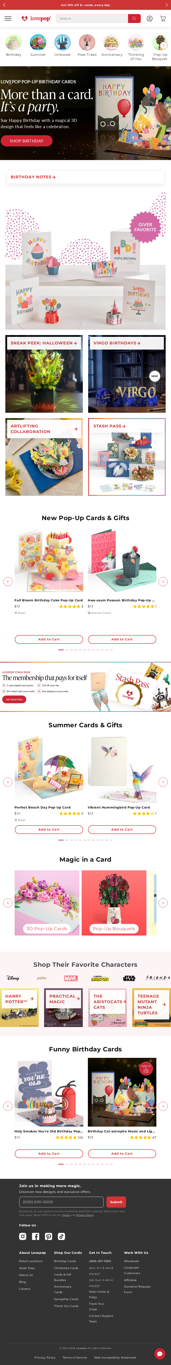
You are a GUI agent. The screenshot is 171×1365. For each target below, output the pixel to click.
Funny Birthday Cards (85, 1049)
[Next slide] (163, 45)
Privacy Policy (85, 1215)
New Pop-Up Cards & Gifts (85, 518)
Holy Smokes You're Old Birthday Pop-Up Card (48, 1131)
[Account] (149, 18)
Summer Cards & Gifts (85, 725)
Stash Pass (27, 1268)
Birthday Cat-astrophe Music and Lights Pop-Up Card (122, 1131)
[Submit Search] (134, 18)
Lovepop (81, 1348)
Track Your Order (97, 1306)
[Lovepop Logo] (36, 18)
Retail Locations (31, 1261)
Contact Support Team (101, 1318)
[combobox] (98, 18)
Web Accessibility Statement (115, 1357)
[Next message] (166, 5)
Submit (116, 1202)
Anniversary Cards (63, 1289)
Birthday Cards (65, 1261)
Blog (22, 1282)
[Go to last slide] (7, 581)
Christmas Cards (66, 1268)
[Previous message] (4, 5)
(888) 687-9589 (100, 1261)
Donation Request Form (137, 1289)
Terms (66, 1215)
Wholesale (131, 1261)
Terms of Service (75, 1357)
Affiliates (130, 1280)
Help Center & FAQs (99, 1294)
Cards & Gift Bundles (62, 1277)
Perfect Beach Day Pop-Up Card (42, 807)
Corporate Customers (132, 1270)
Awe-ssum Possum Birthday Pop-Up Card (122, 600)
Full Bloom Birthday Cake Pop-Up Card (48, 600)
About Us (26, 1275)
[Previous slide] (7, 45)
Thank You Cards (66, 1306)
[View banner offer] (85, 113)
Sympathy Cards (66, 1299)
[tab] (61, 1164)
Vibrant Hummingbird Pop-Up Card (119, 807)
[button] (8, 18)
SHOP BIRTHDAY (26, 140)
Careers (24, 1288)
